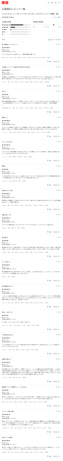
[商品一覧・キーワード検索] (59, 2)
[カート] (55, 2)
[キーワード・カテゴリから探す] (48, 2)
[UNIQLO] (5, 2)
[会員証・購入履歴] (52, 2)
